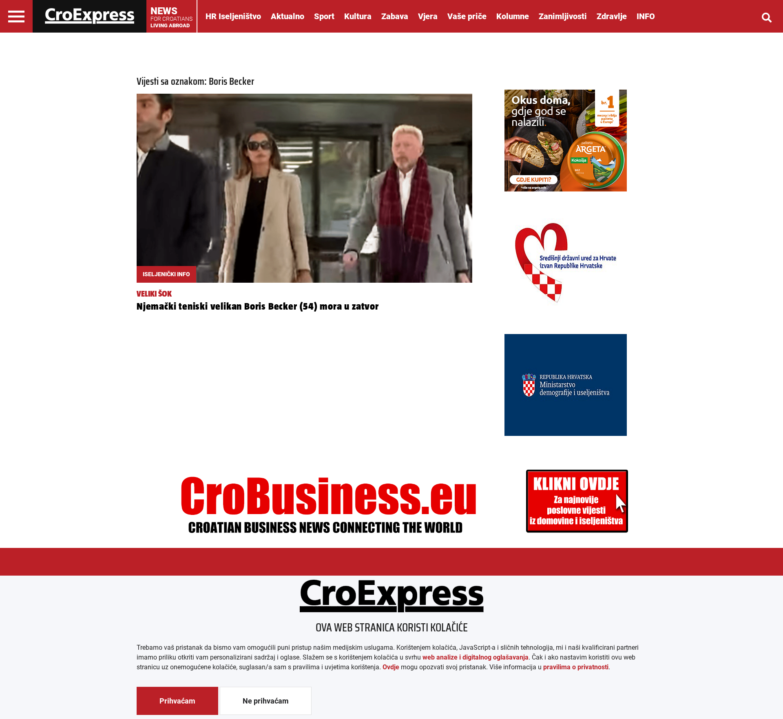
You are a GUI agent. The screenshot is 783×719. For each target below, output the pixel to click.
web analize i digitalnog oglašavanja (475, 657)
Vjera (428, 16)
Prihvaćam (177, 701)
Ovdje (391, 667)
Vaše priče (467, 16)
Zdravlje (612, 16)
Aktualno (287, 16)
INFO (646, 16)
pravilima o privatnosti (575, 667)
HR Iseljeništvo (233, 16)
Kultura (358, 16)
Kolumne (512, 16)
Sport (324, 16)
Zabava (394, 16)
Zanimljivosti (563, 16)
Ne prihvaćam (266, 701)
